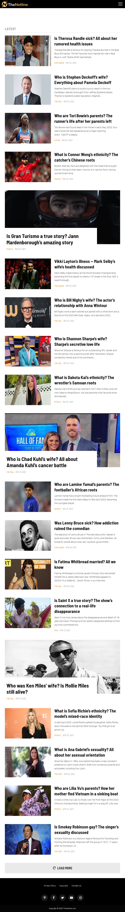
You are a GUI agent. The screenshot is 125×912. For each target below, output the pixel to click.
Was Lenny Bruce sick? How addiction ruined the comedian (86, 525)
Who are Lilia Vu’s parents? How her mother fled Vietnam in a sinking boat (86, 791)
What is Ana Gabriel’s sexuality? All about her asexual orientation (84, 752)
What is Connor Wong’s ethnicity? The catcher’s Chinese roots (86, 157)
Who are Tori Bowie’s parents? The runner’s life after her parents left (83, 118)
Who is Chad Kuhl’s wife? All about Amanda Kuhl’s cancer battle (42, 462)
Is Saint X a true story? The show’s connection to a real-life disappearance (83, 606)
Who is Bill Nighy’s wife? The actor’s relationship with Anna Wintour (84, 302)
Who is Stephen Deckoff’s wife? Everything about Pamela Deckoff (82, 79)
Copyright (63, 886)
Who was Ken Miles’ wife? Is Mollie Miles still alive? (48, 688)
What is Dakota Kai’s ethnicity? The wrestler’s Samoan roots (84, 380)
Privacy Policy (50, 886)
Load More (64, 868)
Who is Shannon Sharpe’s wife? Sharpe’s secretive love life (80, 341)
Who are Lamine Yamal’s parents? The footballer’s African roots (86, 487)
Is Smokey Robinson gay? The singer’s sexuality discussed (86, 829)
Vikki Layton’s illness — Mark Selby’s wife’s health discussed (84, 264)
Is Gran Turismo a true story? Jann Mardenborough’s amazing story (43, 239)
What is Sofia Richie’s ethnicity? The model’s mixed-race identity (85, 713)
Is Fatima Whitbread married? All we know (85, 564)
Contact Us (76, 886)
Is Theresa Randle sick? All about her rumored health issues (85, 41)
